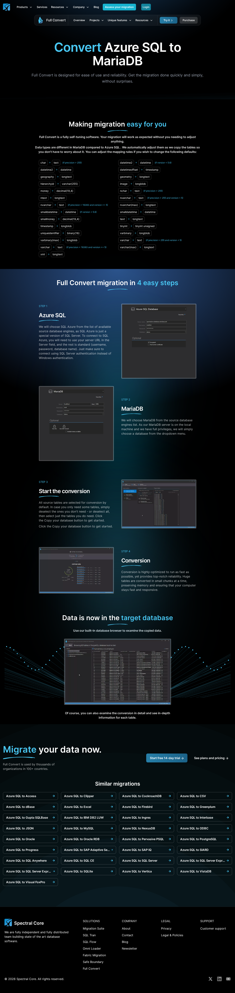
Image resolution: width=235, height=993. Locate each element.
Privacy (166, 928)
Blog (96, 7)
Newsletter (129, 948)
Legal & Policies (172, 935)
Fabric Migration (94, 955)
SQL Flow (89, 942)
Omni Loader (92, 948)
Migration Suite (93, 928)
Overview (79, 20)
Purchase (189, 20)
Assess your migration (119, 7)
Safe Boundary (93, 962)
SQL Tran (89, 935)
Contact (127, 935)
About (126, 928)
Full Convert (56, 20)
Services (42, 7)
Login (146, 7)
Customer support (213, 928)
